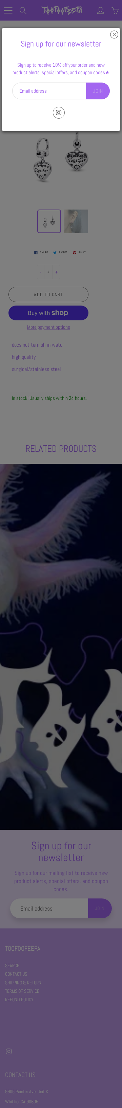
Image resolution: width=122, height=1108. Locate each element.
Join (98, 91)
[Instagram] (59, 113)
